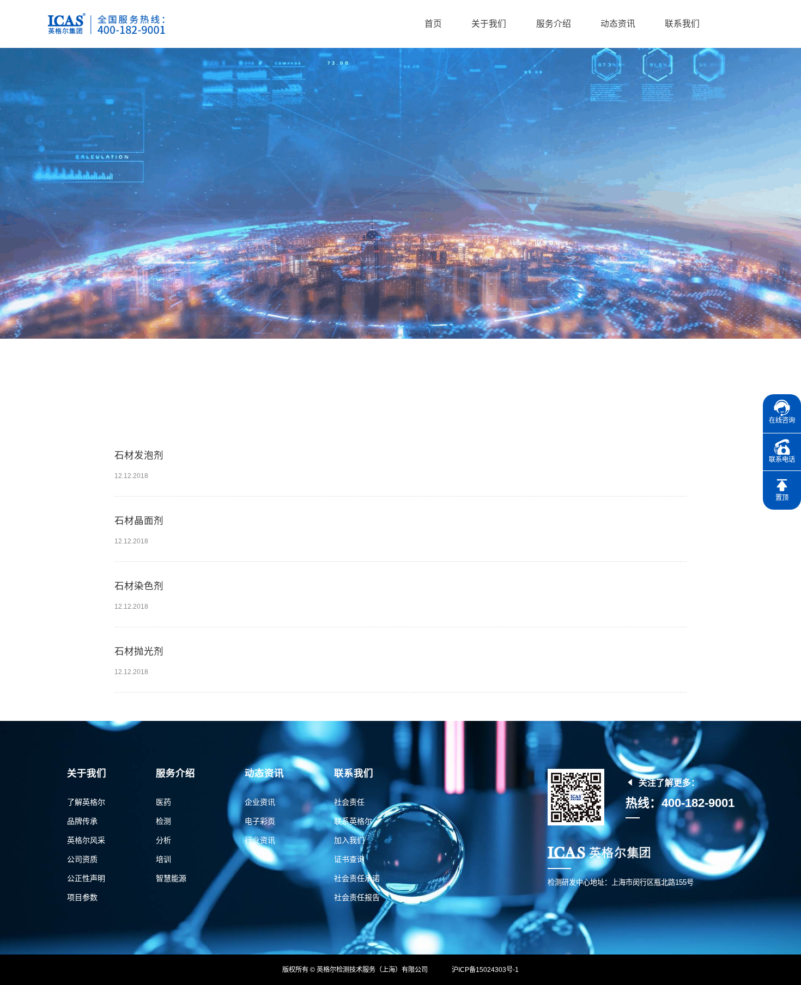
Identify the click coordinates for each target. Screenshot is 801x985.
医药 (163, 802)
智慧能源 (171, 878)
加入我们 (349, 840)
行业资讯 (260, 840)
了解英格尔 (86, 802)
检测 (163, 821)
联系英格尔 (353, 821)
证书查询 (349, 859)
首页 (433, 23)
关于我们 (488, 23)
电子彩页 (260, 821)
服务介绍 (553, 23)
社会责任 (349, 802)
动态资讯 (617, 23)
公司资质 (82, 859)
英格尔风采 (86, 840)
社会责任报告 (357, 897)
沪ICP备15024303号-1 (485, 970)
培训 (163, 859)
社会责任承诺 (357, 878)
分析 (163, 840)
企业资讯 (260, 802)
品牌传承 (82, 821)
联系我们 (682, 23)
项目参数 (82, 897)
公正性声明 (86, 878)
